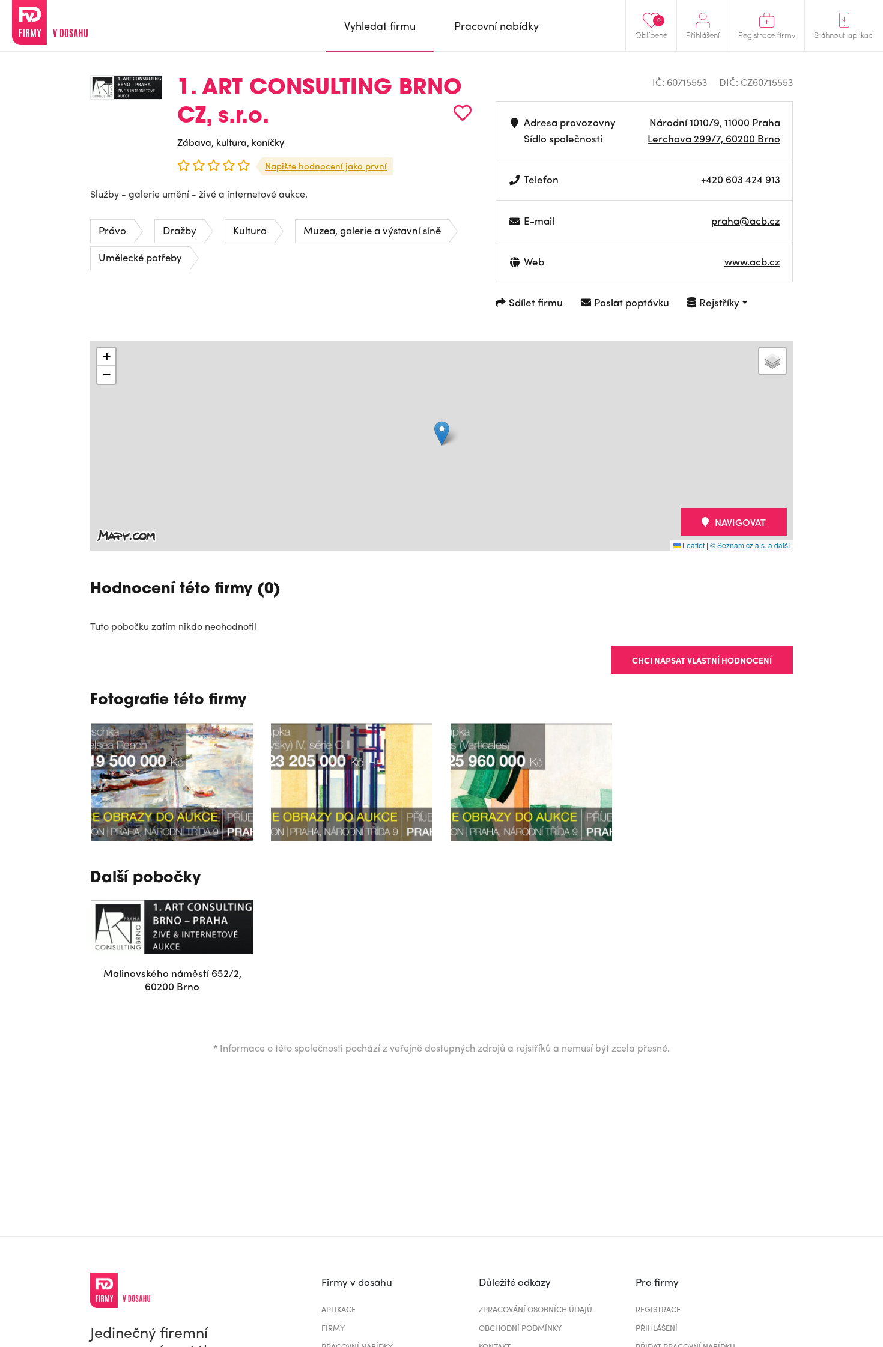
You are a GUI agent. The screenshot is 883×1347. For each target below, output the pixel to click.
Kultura (250, 230)
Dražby (179, 230)
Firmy (333, 1327)
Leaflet (693, 545)
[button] (441, 433)
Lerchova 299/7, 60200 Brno (714, 138)
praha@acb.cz (745, 220)
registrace (658, 1309)
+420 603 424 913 (740, 179)
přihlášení (657, 1327)
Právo (112, 230)
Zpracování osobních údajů (535, 1309)
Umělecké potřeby (140, 257)
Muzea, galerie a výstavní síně (372, 230)
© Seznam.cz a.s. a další (750, 545)
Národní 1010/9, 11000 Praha (714, 122)
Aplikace (338, 1309)
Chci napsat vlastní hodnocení (702, 660)
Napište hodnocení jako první (326, 165)
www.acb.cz (752, 261)
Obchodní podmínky (520, 1327)
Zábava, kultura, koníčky (230, 142)
